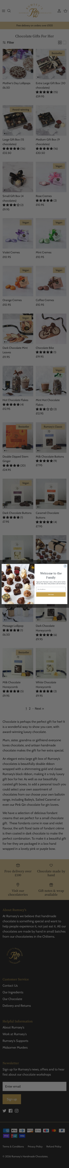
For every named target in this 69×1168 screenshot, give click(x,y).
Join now (51, 594)
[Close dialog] (65, 566)
